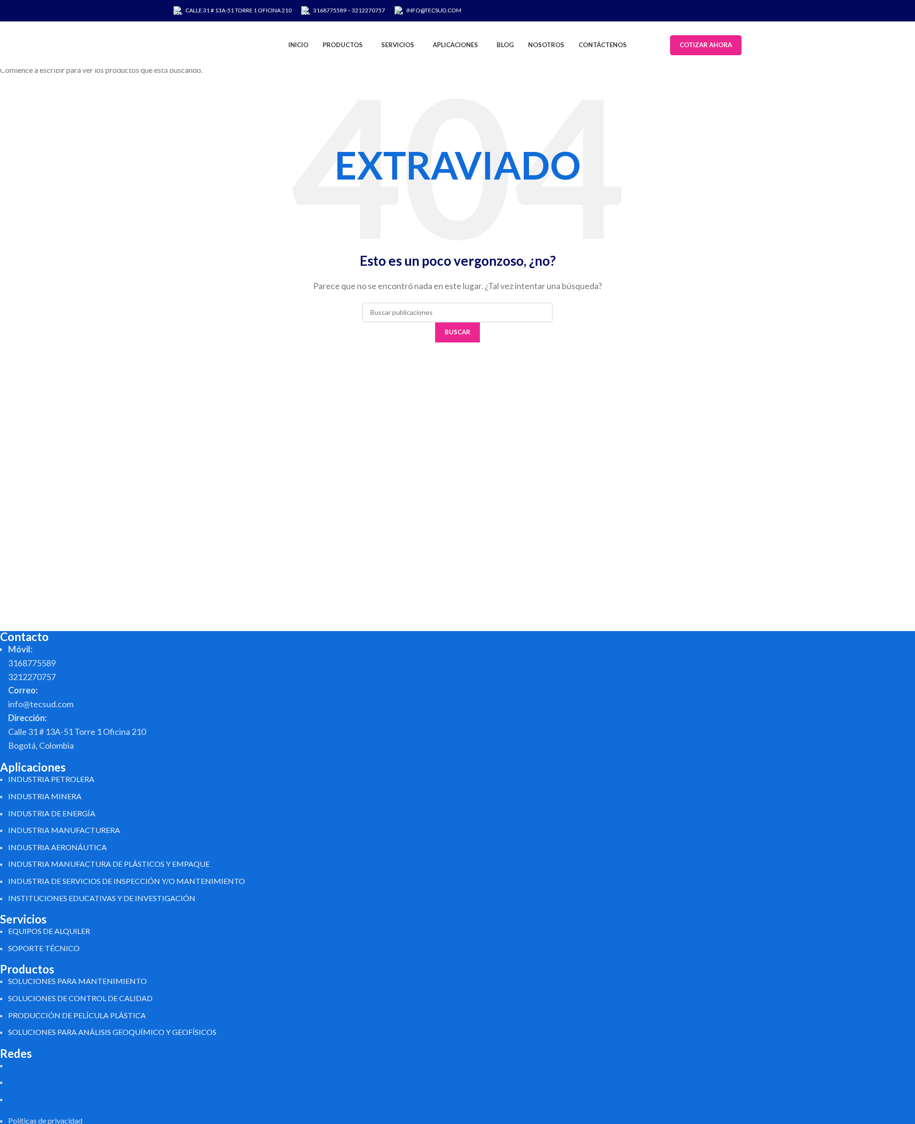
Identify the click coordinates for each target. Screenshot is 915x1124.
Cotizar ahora (706, 45)
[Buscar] (660, 45)
